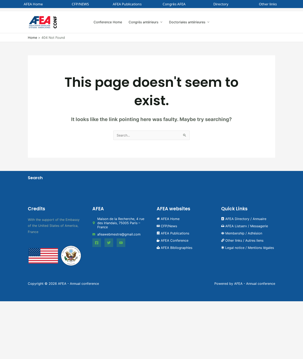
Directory (220, 4)
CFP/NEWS (80, 4)
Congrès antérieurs (143, 22)
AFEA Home (33, 4)
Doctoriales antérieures (187, 22)
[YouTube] (121, 242)
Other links (268, 4)
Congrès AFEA (174, 4)
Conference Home (108, 22)
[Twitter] (109, 242)
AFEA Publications (127, 4)
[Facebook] (96, 242)
